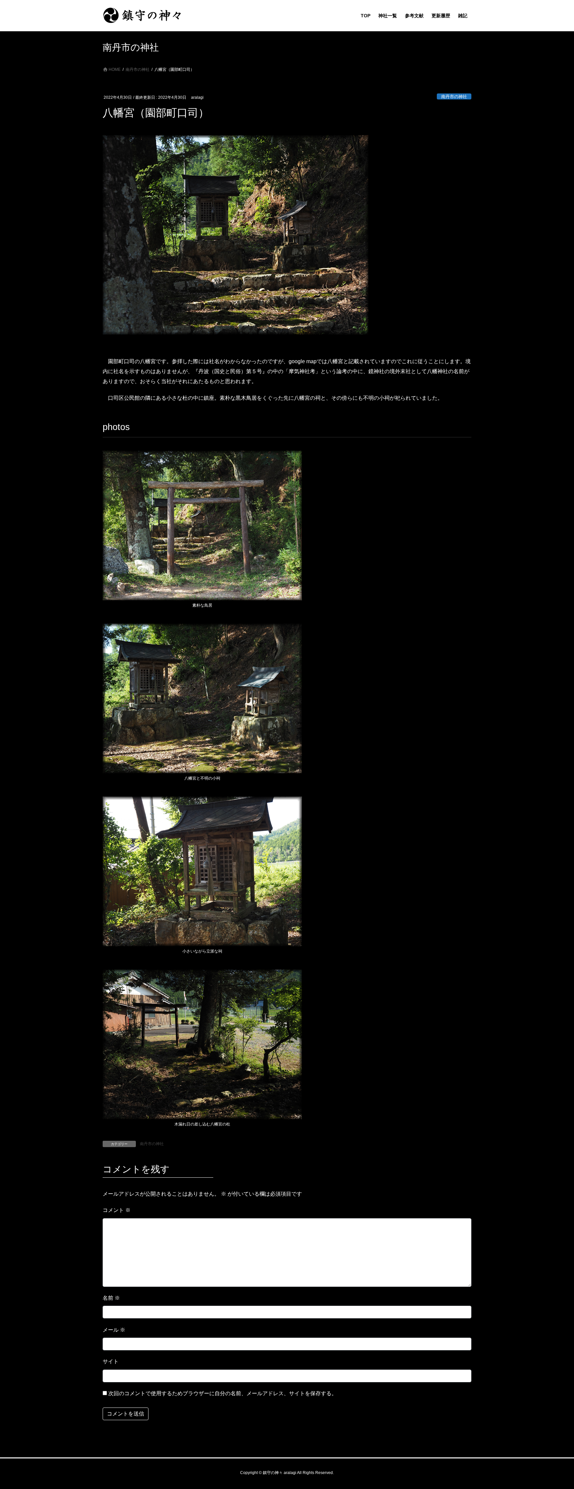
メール (114, 1330)
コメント (117, 1210)
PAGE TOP (554, 1438)
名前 (111, 1298)
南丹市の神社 (454, 96)
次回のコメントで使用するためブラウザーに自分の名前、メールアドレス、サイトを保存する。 (222, 1393)
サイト (111, 1361)
